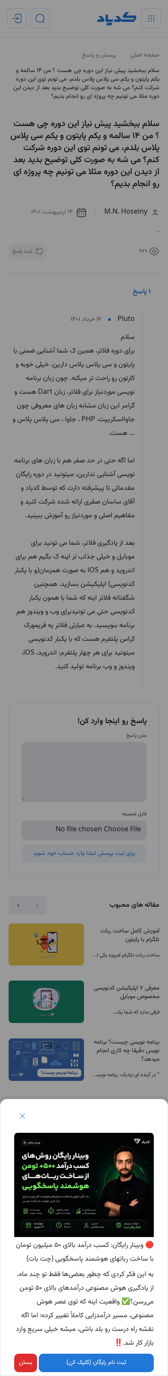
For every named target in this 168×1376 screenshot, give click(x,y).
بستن (25, 1362)
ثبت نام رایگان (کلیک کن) (96, 1362)
